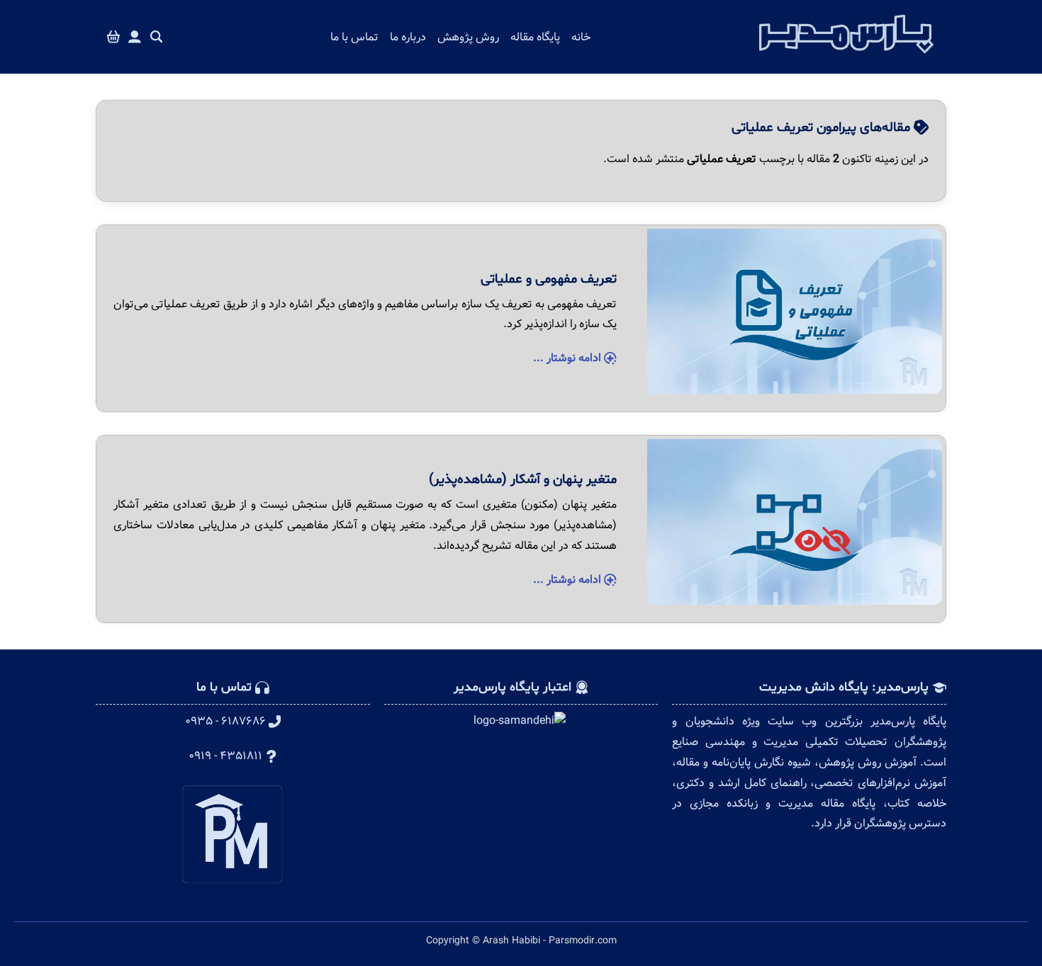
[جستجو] (156, 37)
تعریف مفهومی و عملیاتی (549, 279)
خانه (580, 37)
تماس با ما (354, 37)
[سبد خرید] (113, 37)
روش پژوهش (468, 37)
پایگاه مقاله (535, 37)
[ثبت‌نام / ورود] (134, 37)
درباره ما (408, 37)
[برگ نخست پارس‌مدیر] (846, 57)
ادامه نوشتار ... (568, 358)
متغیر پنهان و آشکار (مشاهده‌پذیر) (523, 479)
